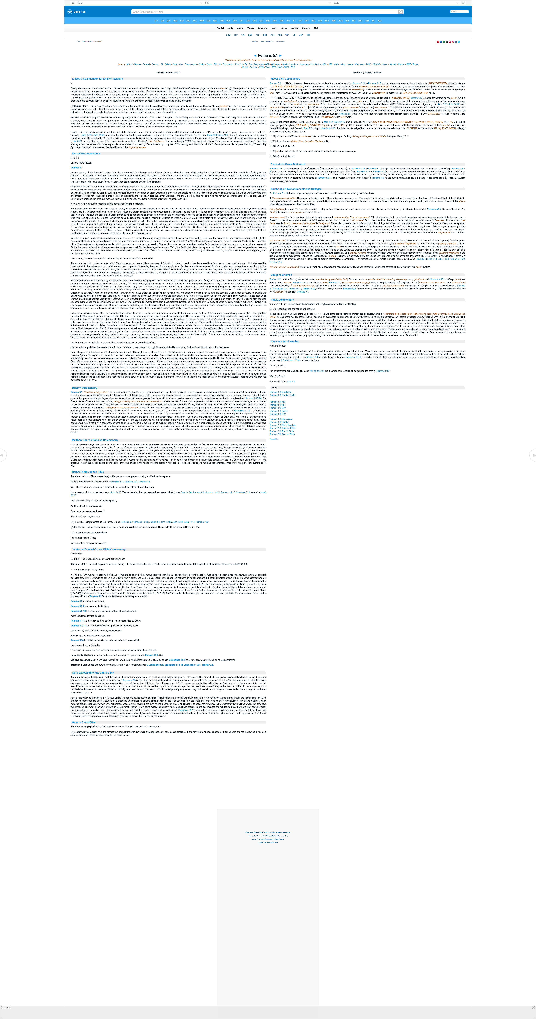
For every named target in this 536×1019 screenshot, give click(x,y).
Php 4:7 (308, 128)
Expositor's (227, 64)
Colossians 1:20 (191, 664)
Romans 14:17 (228, 492)
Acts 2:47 (328, 122)
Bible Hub (274, 439)
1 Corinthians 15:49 (290, 360)
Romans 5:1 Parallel (279, 422)
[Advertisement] (268, 792)
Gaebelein (259, 64)
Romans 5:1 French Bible (282, 431)
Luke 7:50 (223, 135)
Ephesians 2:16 (140, 522)
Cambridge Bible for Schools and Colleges (296, 189)
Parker (401, 64)
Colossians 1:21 (177, 660)
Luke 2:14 (432, 259)
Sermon (253, 67)
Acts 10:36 (186, 492)
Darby (209, 64)
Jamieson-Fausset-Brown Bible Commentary (98, 549)
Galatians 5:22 (243, 492)
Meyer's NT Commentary (285, 78)
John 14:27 (86, 135)
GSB (267, 64)
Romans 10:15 (212, 492)
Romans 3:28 (151, 655)
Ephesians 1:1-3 (242, 410)
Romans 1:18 (358, 168)
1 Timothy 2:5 (206, 664)
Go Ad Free (6, 1008)
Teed (267, 67)
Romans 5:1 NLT (277, 405)
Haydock (294, 64)
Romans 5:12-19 (79, 625)
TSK (293, 67)
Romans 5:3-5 (77, 606)
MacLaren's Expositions (86, 153)
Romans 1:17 (117, 481)
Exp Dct (239, 64)
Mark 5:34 (212, 135)
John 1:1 (291, 381)
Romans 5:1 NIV (277, 402)
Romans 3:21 (358, 83)
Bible (78, 42)
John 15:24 (177, 522)
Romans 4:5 (144, 481)
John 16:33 (98, 135)
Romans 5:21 (281, 288)
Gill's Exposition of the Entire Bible (93, 672)
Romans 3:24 (131, 481)
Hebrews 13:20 (457, 259)
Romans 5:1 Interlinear (280, 392)
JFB (330, 64)
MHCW (376, 64)
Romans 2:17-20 (253, 398)
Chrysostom (191, 64)
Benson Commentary (84, 387)
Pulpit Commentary (282, 299)
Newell (393, 64)
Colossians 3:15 (327, 128)
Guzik (285, 64)
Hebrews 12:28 (353, 357)
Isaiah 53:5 (421, 259)
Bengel (146, 64)
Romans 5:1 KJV (278, 414)
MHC (368, 64)
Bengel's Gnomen (281, 274)
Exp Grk (248, 64)
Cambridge (177, 64)
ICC (324, 64)
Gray (278, 64)
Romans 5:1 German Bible (282, 434)
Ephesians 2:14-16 (174, 664)
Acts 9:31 (442, 104)
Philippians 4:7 (185, 710)
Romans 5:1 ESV (278, 408)
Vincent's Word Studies (285, 341)
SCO (261, 67)
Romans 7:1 (302, 291)
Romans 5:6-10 (78, 611)
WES (286, 67)
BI (162, 64)
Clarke (201, 64)
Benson (155, 64)
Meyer (384, 64)
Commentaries (87, 42)
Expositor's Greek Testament (288, 164)
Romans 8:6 (198, 492)
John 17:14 (189, 522)
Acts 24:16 (339, 122)
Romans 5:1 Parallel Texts (282, 395)
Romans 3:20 (374, 168)
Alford (129, 64)
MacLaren (359, 64)
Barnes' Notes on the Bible (88, 472)
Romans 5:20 (77, 640)
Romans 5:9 (416, 98)
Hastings (304, 64)
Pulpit (245, 67)
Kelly (336, 64)
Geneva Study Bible (84, 722)
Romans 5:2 (76, 601)
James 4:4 (154, 522)
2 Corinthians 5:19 (155, 664)
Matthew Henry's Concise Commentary (95, 440)
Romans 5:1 (76, 167)
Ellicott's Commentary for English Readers (97, 78)
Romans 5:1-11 (277, 168)
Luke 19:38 (443, 259)
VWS (280, 67)
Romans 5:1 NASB (278, 411)
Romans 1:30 (202, 522)
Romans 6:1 (312, 357)
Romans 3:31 (363, 171)
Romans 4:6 (378, 178)
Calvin (168, 64)
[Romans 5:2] (532, 461)
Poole (415, 64)
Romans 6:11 (295, 288)
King (343, 64)
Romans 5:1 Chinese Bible (282, 428)
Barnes (137, 64)
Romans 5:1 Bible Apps (281, 419)
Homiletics (316, 64)
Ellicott (217, 64)
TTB (274, 67)
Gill (272, 64)
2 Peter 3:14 (276, 262)
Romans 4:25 (129, 680)
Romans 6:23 (309, 288)
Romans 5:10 (299, 282)
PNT (408, 64)
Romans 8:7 (126, 522)
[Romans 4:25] (3, 461)
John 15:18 (166, 522)
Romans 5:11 (77, 620)
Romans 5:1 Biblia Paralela (283, 425)
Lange (350, 64)
